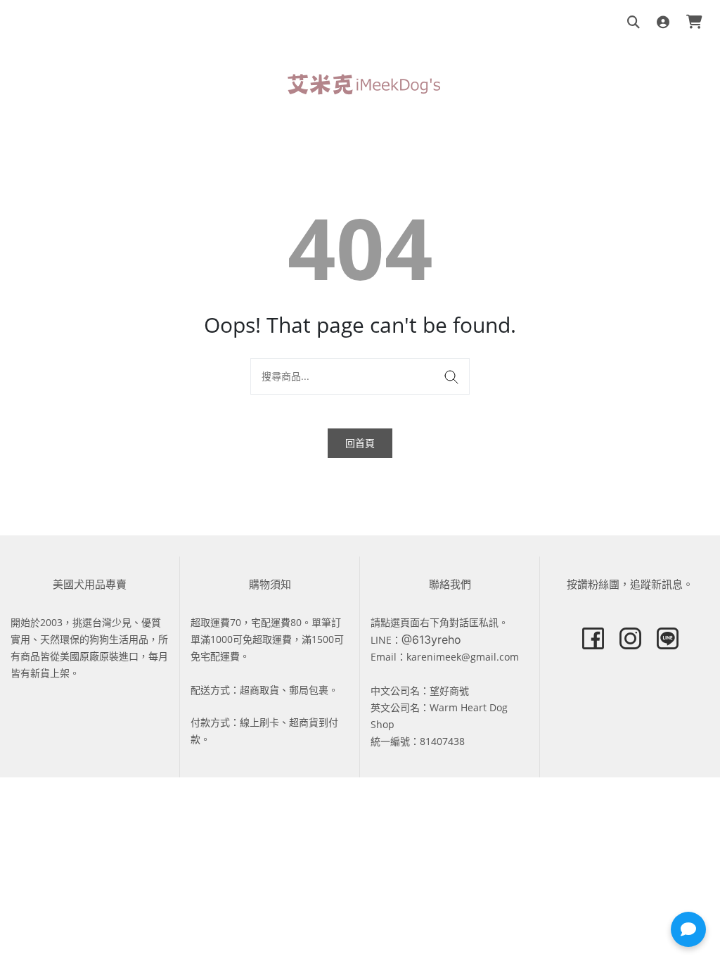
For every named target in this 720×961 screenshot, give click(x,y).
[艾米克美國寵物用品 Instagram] (630, 638)
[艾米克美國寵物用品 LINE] (667, 638)
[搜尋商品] (633, 23)
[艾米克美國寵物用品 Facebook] (593, 638)
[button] (688, 929)
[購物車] (694, 23)
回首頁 (360, 443)
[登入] (663, 23)
